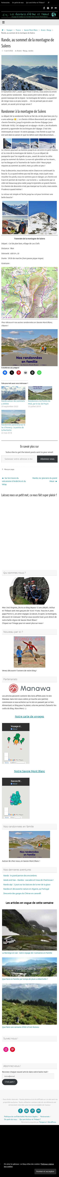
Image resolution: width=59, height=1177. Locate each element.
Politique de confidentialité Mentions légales (21, 1116)
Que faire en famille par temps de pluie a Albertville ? (25, 979)
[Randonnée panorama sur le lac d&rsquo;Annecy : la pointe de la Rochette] (13, 416)
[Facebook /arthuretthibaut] (44, 8)
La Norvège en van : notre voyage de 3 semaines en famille (27, 953)
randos (30, 51)
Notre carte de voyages (29, 716)
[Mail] (56, 8)
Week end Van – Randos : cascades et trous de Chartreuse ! (28, 880)
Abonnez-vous (47, 459)
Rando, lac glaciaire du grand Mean (45, 479)
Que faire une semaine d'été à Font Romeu (20, 1027)
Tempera (42, 1122)
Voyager (9, 30)
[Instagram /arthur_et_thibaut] (48, 8)
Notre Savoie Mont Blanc (29, 771)
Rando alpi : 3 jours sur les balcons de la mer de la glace (26, 884)
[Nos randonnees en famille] (29, 844)
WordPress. (52, 1122)
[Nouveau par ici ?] (29, 652)
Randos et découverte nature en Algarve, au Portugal (26, 889)
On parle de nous (18, 3)
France (18, 30)
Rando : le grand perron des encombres (20, 875)
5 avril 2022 (8, 51)
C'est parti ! (10, 1082)
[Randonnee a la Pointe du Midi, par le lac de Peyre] (40, 393)
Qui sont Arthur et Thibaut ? (35, 3)
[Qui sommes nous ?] (29, 591)
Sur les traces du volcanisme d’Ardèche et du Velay (14, 481)
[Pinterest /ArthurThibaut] (52, 8)
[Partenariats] (29, 688)
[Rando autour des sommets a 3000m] (13, 393)
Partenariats (5, 3)
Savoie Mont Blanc (31, 30)
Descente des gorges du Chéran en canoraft (22, 893)
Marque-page (9, 469)
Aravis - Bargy (46, 30)
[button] (7, 143)
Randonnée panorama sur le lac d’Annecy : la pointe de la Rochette (13, 427)
